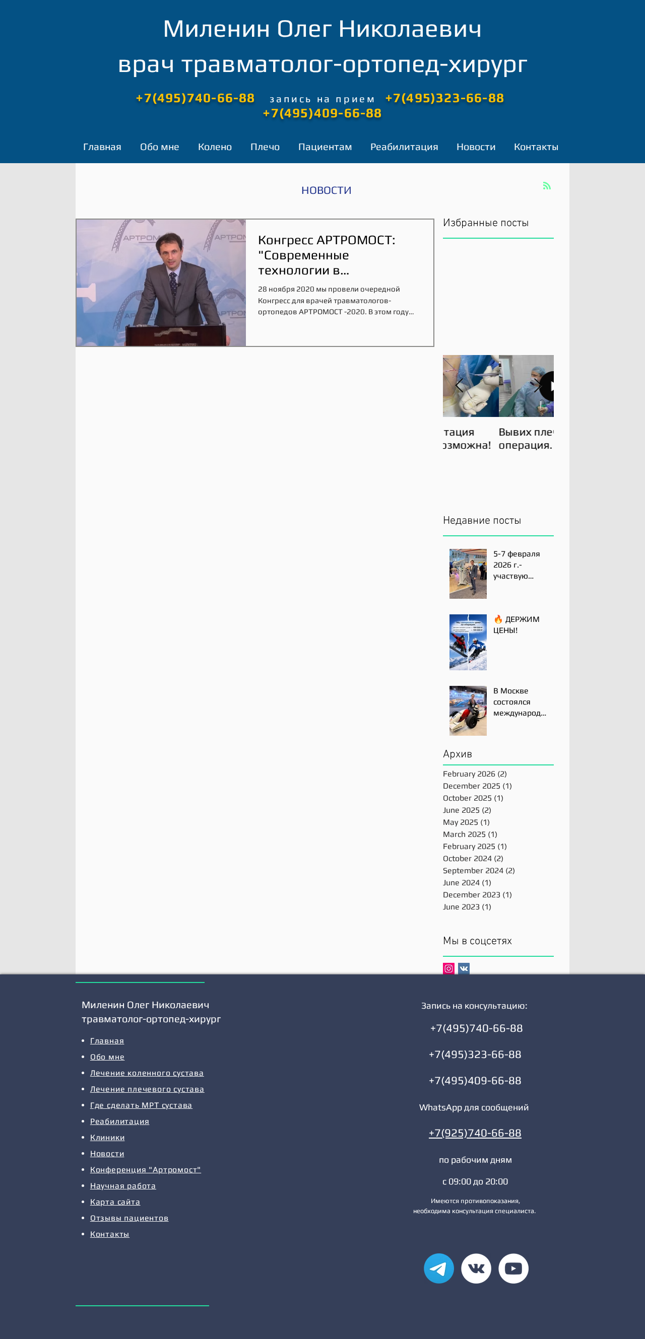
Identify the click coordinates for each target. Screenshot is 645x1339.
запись (293, 98)
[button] (216, 146)
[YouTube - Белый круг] (513, 1268)
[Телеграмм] (439, 1268)
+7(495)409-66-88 (322, 112)
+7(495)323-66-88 (444, 97)
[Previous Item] (459, 386)
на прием (346, 98)
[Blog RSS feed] (547, 186)
